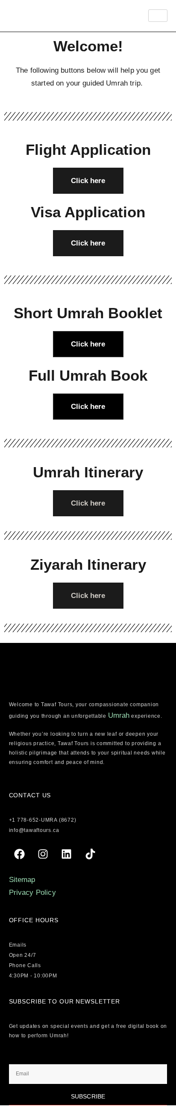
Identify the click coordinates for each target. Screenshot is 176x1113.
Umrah (119, 715)
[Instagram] (43, 854)
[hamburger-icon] (157, 15)
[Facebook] (19, 854)
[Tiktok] (90, 854)
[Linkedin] (66, 854)
